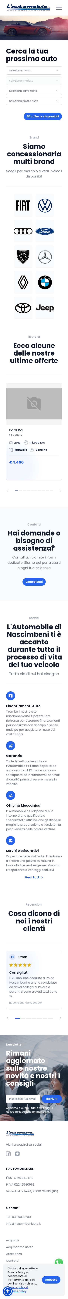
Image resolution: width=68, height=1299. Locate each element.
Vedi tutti (33, 877)
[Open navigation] (59, 8)
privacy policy (41, 1112)
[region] (34, 437)
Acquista (12, 1240)
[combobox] (34, 70)
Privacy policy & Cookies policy (18, 1289)
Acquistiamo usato (19, 1247)
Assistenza (14, 1254)
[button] (8, 1291)
